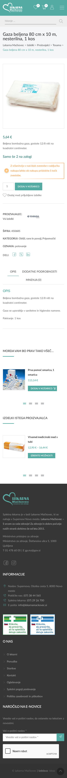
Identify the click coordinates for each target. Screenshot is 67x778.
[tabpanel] (33, 381)
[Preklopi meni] (62, 7)
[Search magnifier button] (61, 21)
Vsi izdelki (8, 219)
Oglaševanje (13, 682)
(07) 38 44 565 (32, 595)
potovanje (20, 246)
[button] (22, 195)
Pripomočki (48, 238)
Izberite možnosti (41, 455)
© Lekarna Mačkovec (24, 771)
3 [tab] (36, 403)
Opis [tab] (13, 271)
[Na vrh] (60, 771)
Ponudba (12, 661)
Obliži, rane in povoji (30, 238)
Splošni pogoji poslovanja (21, 689)
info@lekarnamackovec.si (32, 605)
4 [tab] (42, 403)
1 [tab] (24, 403)
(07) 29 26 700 (35, 600)
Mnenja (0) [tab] (33, 280)
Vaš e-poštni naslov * (15, 731)
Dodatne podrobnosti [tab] (39, 271)
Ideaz (52, 771)
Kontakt (11, 675)
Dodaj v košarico (28, 186)
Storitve (11, 668)
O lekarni (12, 654)
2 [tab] (30, 403)
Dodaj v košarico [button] (41, 388)
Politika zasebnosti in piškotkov (25, 696)
